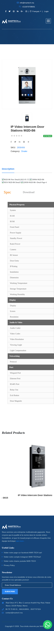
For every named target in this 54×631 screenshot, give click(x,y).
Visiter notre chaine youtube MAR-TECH (20, 561)
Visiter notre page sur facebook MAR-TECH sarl (23, 553)
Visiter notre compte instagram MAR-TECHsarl (22, 557)
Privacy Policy (9, 565)
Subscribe (10, 591)
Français (35, 11)
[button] (48, 20)
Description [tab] (8, 169)
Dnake (24, 151)
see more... (20, 541)
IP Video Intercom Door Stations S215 (28, 495)
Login (46, 11)
